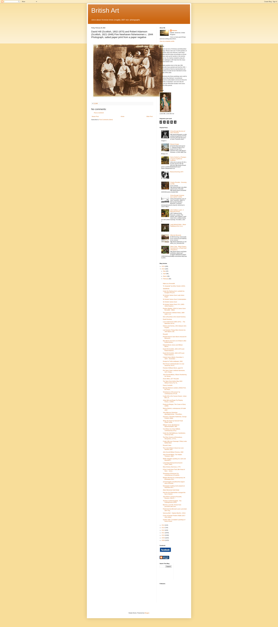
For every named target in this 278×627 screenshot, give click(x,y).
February (166, 279)
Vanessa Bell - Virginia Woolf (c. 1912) (174, 513)
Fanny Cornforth (167, 385)
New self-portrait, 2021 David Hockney (174, 317)
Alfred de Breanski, (175, 235)
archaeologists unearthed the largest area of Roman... (174, 482)
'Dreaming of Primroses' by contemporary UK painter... (171, 474)
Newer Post (95, 116)
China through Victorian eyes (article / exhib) (177, 196)
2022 (163, 269)
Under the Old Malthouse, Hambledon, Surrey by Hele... (174, 433)
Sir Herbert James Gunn (170, 302)
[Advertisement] (184, 571)
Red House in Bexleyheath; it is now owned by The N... (173, 364)
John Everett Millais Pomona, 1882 (173, 452)
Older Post (149, 116)
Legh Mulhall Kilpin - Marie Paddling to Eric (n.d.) (178, 225)
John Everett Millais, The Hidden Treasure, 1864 (172, 455)
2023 (163, 266)
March (165, 276)
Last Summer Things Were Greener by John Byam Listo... (174, 330)
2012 (163, 530)
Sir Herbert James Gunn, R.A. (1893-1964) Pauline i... (174, 305)
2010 (163, 535)
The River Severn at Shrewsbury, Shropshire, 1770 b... (172, 438)
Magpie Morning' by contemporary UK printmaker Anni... (174, 478)
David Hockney (167, 319)
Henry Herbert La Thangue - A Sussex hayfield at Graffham (178, 158)
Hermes (174, 30)
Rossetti (165, 334)
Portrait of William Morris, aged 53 (173, 368)
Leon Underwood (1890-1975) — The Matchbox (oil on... (174, 322)
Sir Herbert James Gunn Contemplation (174, 299)
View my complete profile (167, 41)
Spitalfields (166, 288)
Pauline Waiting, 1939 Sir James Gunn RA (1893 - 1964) (174, 309)
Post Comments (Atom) (106, 119)
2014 (163, 525)
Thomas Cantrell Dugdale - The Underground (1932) (172, 501)
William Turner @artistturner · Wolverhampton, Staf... (171, 425)
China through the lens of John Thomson (177, 131)
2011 (163, 533)
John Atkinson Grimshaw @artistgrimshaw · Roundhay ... (173, 413)
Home (122, 116)
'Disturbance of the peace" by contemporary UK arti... (171, 392)
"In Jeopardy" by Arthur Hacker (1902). (174, 286)
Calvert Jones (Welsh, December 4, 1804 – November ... (173, 358)
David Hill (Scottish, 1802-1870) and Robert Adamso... (173, 349)
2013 (163, 527)
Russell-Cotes (167, 445)
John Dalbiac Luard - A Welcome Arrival (177, 210)
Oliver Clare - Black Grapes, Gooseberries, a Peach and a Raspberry (178, 248)
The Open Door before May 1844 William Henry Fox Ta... (172, 382)
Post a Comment (99, 113)
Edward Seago (174, 144)
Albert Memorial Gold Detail (171, 490)
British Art (105, 10)
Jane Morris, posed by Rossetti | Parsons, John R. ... (172, 497)
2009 (163, 538)
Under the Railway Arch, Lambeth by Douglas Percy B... (173, 291)
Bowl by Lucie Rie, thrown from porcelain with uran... (172, 505)
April (164, 273)
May (164, 271)
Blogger (147, 613)
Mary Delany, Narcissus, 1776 (171, 467)
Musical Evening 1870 (176, 172)
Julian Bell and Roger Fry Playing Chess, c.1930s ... (173, 401)
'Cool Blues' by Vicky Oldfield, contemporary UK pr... (171, 429)
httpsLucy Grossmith (169, 283)
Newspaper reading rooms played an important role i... (174, 486)
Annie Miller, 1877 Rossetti (171, 379)
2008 (163, 540)
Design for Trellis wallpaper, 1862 (173, 361)
